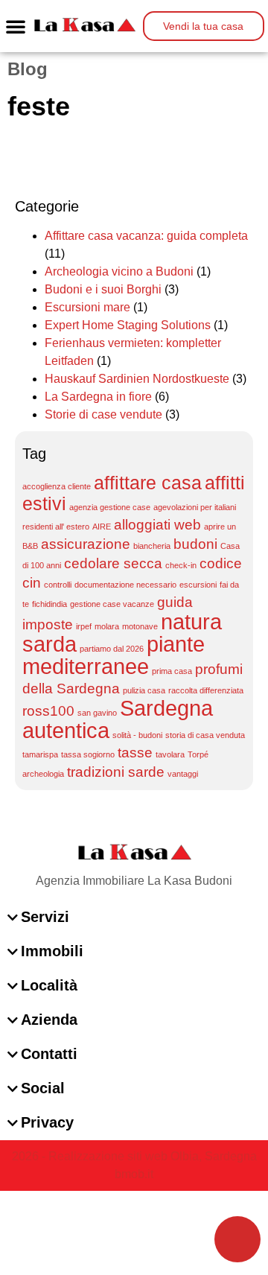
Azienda (49, 1019)
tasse (135, 752)
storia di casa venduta (205, 735)
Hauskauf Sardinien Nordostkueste (137, 378)
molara (107, 626)
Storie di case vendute (103, 414)
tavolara (170, 754)
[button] (15, 26)
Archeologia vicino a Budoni (119, 271)
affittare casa (148, 483)
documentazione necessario (125, 584)
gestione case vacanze (112, 604)
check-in (181, 565)
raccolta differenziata (205, 690)
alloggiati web (157, 524)
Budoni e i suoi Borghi (103, 289)
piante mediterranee (113, 655)
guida (175, 602)
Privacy (47, 1122)
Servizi (45, 917)
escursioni (198, 584)
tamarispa (40, 754)
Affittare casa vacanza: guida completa (146, 235)
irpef (84, 626)
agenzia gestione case (109, 507)
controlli (57, 584)
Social (43, 1088)
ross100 (48, 711)
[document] (134, 1233)
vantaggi (183, 773)
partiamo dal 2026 (112, 648)
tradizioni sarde (116, 772)
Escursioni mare (87, 307)
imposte (47, 624)
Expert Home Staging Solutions (128, 325)
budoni (195, 544)
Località (49, 985)
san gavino (97, 712)
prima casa (172, 671)
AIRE (101, 526)
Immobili (52, 951)
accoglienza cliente (56, 486)
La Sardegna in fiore (98, 396)
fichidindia (49, 604)
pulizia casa (144, 690)
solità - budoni (137, 735)
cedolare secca (113, 563)
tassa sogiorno (88, 754)
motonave (140, 626)
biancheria (151, 545)
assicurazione (85, 544)
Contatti (49, 1054)
